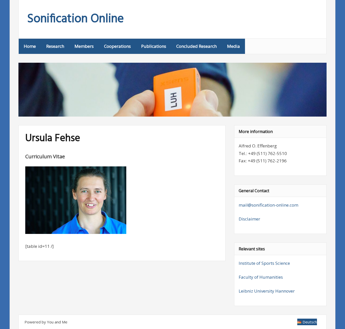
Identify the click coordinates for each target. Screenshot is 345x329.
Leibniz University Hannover (267, 291)
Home (30, 46)
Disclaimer (249, 219)
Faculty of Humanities (261, 277)
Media (233, 46)
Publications (153, 46)
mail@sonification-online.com (268, 205)
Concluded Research (196, 46)
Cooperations (117, 46)
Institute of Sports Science (264, 263)
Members (84, 46)
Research (55, 46)
